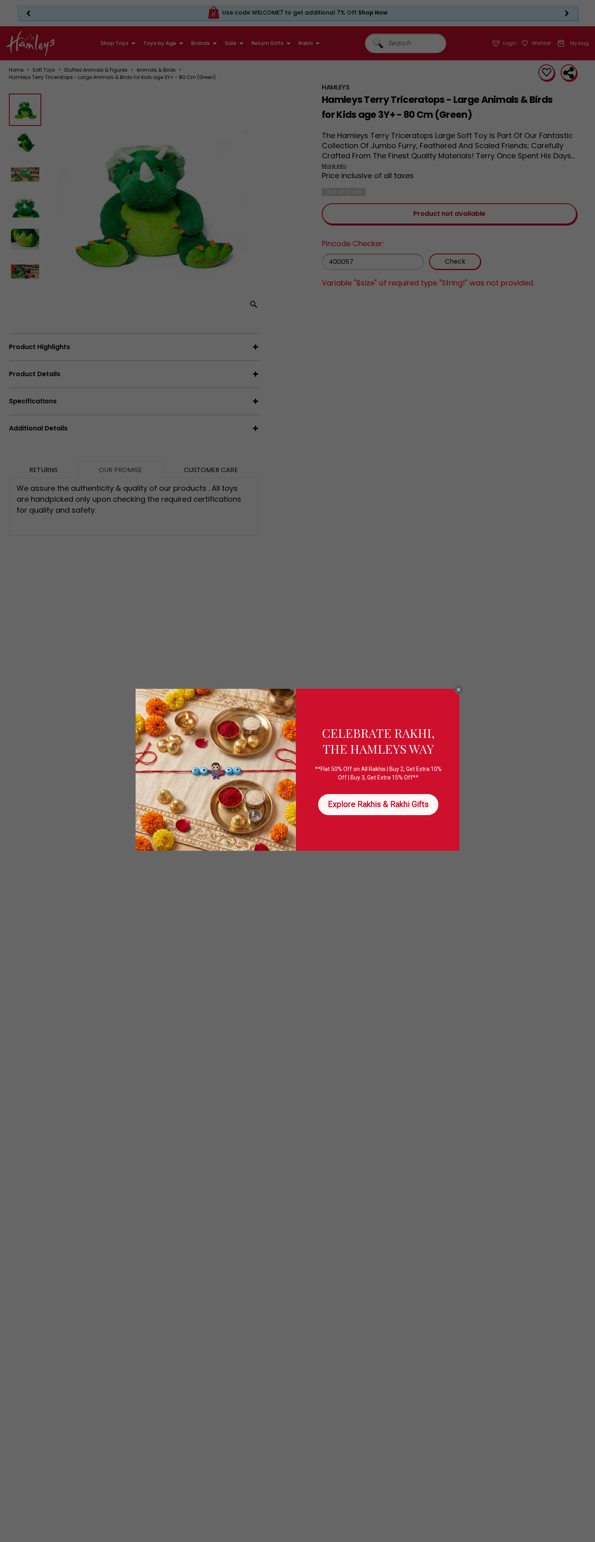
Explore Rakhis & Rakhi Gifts (378, 804)
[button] (458, 689)
